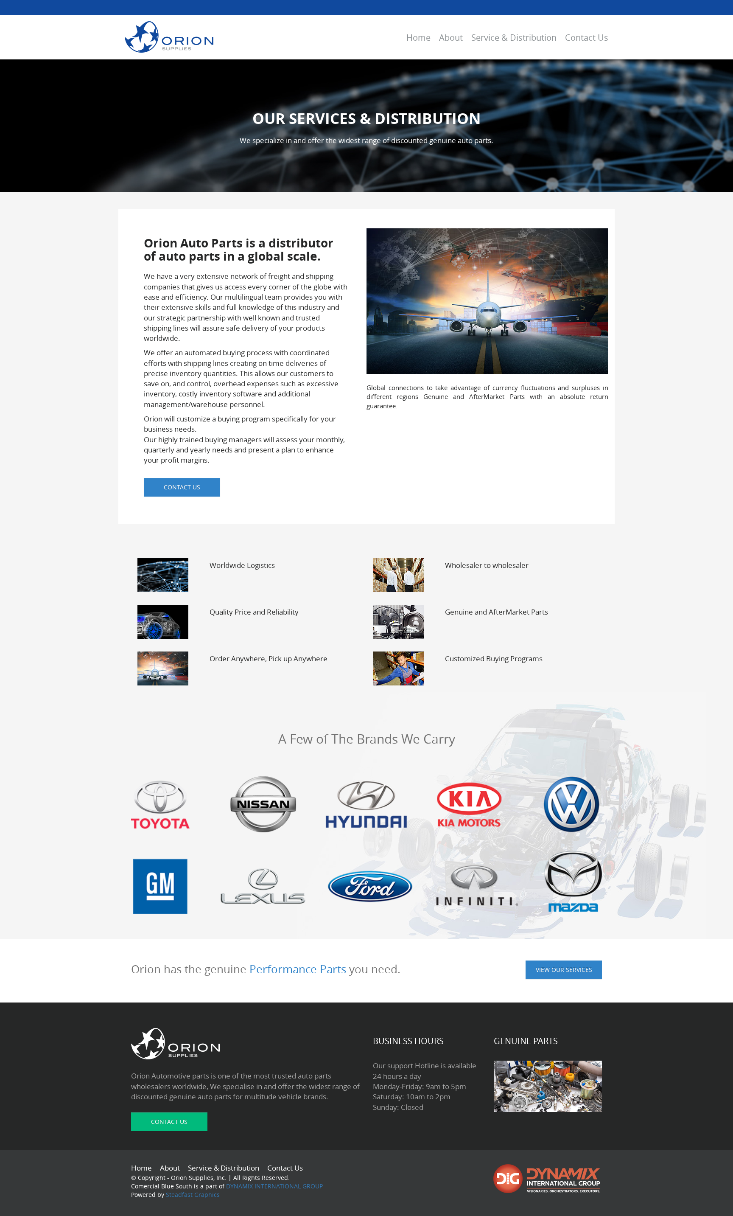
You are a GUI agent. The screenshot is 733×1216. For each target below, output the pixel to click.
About (451, 37)
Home (418, 37)
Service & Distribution (514, 37)
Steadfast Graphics (192, 1195)
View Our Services (564, 970)
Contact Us (586, 37)
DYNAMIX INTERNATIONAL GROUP (274, 1186)
